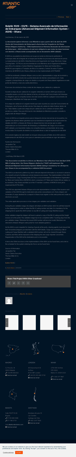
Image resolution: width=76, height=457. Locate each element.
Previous (61, 17)
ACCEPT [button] (19, 452)
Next (67, 17)
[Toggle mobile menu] (72, 5)
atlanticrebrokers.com (16, 424)
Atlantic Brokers (10, 267)
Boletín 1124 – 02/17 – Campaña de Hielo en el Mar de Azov (30, 322)
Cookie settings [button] (8, 452)
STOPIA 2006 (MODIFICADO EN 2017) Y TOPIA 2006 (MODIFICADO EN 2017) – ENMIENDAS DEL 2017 (13, 322)
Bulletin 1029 (9, 263)
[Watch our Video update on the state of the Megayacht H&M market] (65, 322)
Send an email (12, 375)
